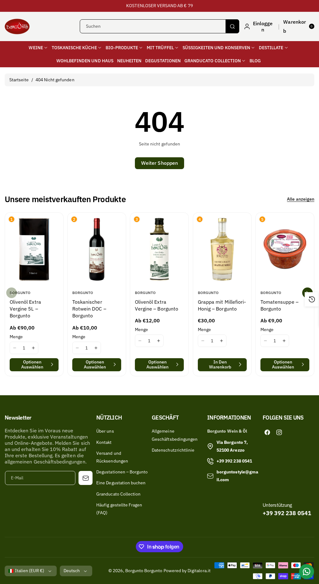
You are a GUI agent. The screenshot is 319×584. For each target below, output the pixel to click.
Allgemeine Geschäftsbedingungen (175, 435)
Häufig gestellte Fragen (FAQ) (119, 508)
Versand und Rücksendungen (112, 457)
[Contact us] (306, 571)
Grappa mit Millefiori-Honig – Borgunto (222, 305)
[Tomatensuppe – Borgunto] (285, 249)
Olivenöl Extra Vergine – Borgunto (156, 305)
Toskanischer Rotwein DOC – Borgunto (89, 309)
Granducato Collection (118, 494)
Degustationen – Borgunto (122, 472)
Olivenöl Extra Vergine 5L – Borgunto (25, 309)
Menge (16, 336)
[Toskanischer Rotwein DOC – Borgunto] (97, 249)
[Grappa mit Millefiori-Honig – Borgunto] (222, 249)
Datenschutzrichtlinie (173, 450)
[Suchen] (232, 26)
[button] (298, 26)
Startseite (19, 80)
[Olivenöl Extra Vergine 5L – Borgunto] (34, 249)
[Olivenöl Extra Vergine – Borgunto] (159, 249)
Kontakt (104, 442)
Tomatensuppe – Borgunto (279, 305)
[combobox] (160, 26)
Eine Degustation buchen (120, 483)
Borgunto (134, 570)
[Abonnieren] (86, 478)
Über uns (105, 431)
